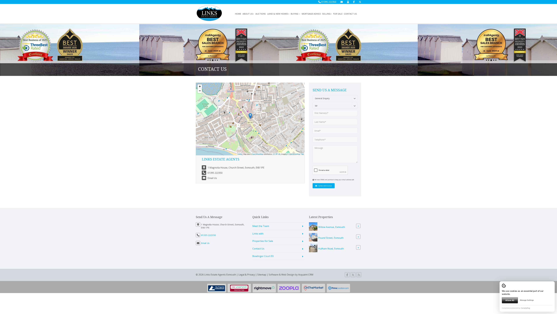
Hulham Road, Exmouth (331, 248)
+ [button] (200, 86)
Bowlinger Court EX (263, 256)
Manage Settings (527, 300)
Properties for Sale (262, 241)
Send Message (325, 185)
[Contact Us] (348, 1)
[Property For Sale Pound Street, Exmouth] (313, 237)
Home (238, 13)
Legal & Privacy (246, 274)
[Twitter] (360, 1)
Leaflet (239, 154)
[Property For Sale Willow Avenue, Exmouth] (313, 226)
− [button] (200, 91)
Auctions (260, 13)
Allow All (509, 300)
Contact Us (350, 13)
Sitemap (261, 274)
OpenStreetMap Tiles (296, 154)
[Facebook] (354, 1)
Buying (295, 13)
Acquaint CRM (305, 274)
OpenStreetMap (257, 154)
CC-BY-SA (276, 154)
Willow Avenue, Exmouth (331, 227)
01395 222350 (328, 1)
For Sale (337, 13)
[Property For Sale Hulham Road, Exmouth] (313, 247)
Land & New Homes (277, 13)
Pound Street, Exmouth (330, 237)
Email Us (212, 178)
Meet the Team (260, 226)
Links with (257, 233)
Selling (326, 13)
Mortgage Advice (311, 13)
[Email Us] (341, 1)
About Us (248, 13)
